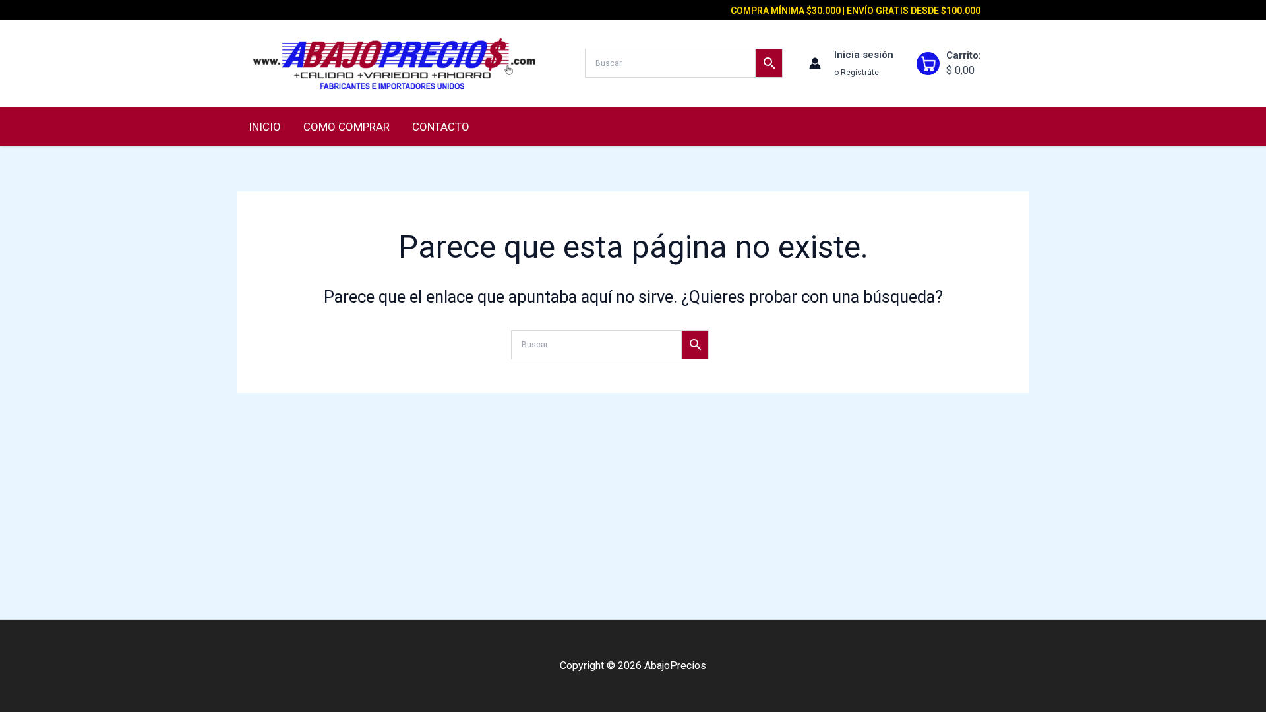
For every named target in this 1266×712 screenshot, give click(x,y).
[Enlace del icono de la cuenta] (815, 63)
